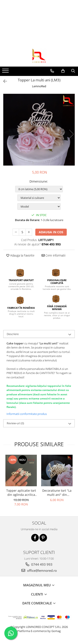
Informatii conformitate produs (26, 414)
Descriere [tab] (13, 334)
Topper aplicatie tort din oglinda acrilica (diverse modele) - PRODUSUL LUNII (21, 492)
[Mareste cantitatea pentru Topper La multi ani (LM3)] (29, 232)
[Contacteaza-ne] (52, 71)
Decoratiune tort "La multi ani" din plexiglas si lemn (57, 492)
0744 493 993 (41, 564)
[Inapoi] (3, 81)
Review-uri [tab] (15, 423)
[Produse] (6, 72)
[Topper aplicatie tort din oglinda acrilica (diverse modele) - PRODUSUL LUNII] (21, 470)
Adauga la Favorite (21, 255)
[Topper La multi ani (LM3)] (39, 130)
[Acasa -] (39, 55)
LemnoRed (39, 86)
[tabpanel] (39, 130)
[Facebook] (35, 538)
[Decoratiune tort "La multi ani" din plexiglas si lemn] (57, 470)
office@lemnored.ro (41, 570)
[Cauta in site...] (73, 71)
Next (71, 134)
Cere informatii (55, 255)
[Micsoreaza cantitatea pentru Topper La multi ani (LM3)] (16, 232)
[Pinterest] (43, 538)
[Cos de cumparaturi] (63, 71)
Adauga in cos (51, 232)
